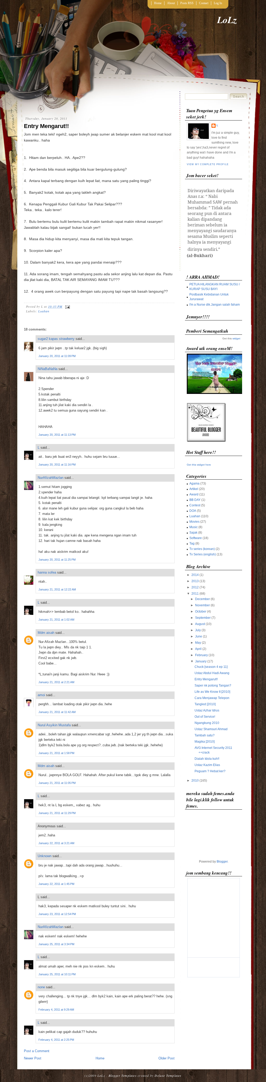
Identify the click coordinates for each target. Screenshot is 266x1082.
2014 (195, 575)
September (203, 618)
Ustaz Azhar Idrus (207, 710)
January (201, 661)
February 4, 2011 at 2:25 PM (56, 1039)
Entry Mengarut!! (46, 126)
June (198, 636)
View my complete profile (207, 164)
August (200, 624)
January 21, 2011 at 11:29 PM (57, 813)
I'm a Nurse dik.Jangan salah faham (214, 304)
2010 (195, 780)
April (198, 649)
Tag (192, 543)
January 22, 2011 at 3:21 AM (56, 843)
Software (195, 538)
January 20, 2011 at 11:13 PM (57, 434)
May (198, 642)
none (41, 987)
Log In (218, 3)
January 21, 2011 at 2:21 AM (56, 682)
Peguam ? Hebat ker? (210, 771)
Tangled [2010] (205, 704)
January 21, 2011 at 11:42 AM (57, 712)
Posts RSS (187, 3)
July (198, 630)
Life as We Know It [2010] (212, 692)
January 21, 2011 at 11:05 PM (57, 782)
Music (193, 527)
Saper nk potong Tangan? (213, 685)
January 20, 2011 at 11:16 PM (57, 464)
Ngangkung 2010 (207, 723)
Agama (194, 483)
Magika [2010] (205, 741)
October (200, 611)
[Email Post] (66, 306)
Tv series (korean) (202, 549)
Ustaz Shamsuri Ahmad (211, 729)
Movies (194, 521)
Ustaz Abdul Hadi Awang (212, 673)
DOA (192, 511)
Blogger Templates (123, 1075)
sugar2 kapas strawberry (56, 339)
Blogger (222, 861)
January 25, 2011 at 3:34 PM (56, 944)
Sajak (193, 532)
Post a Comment (36, 1051)
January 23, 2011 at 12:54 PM (57, 914)
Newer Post (32, 1058)
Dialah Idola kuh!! (207, 759)
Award (193, 494)
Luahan (43, 311)
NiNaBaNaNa (47, 369)
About (171, 3)
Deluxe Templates (168, 1075)
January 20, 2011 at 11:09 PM (57, 356)
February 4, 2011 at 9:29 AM (56, 1009)
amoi (41, 695)
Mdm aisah (46, 633)
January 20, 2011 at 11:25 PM (57, 559)
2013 (195, 581)
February (201, 655)
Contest (194, 505)
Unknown (44, 856)
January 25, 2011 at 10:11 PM (57, 974)
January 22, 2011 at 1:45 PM (56, 883)
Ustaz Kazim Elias (207, 765)
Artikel (193, 489)
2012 (195, 587)
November (202, 605)
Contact (203, 3)
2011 (195, 593)
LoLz (227, 19)
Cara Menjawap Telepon (212, 698)
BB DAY (195, 500)
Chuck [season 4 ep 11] (211, 667)
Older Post (166, 1058)
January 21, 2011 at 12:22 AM (57, 589)
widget (236, 338)
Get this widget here (199, 464)
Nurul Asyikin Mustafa (54, 725)
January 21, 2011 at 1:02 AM (56, 619)
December (202, 599)
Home (158, 3)
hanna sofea (47, 572)
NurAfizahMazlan (50, 478)
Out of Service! (205, 716)
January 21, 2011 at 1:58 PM (56, 753)
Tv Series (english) (202, 554)
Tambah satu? (205, 735)
